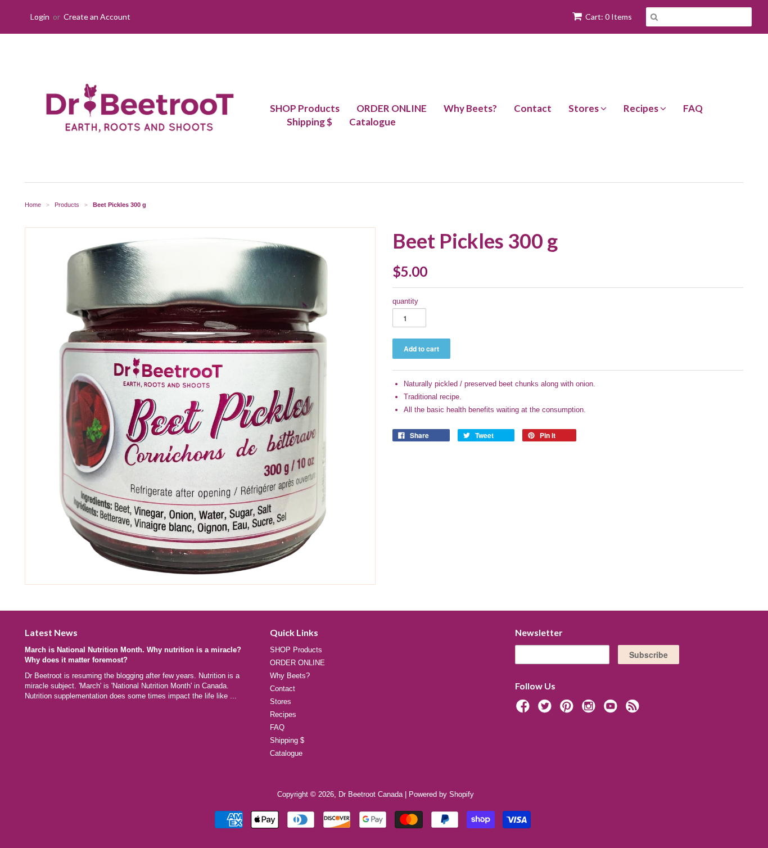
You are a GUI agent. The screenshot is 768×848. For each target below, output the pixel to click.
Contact (533, 108)
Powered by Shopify (441, 794)
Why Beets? (470, 108)
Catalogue (372, 122)
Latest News (51, 632)
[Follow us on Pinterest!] (568, 710)
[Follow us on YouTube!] (612, 710)
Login (39, 16)
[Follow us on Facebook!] (524, 710)
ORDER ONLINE (391, 108)
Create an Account (97, 16)
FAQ (693, 108)
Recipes (642, 108)
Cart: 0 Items (608, 16)
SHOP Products (305, 108)
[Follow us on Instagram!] (590, 710)
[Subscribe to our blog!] (634, 710)
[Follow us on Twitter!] (546, 710)
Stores (584, 108)
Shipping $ (309, 122)
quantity (405, 301)
